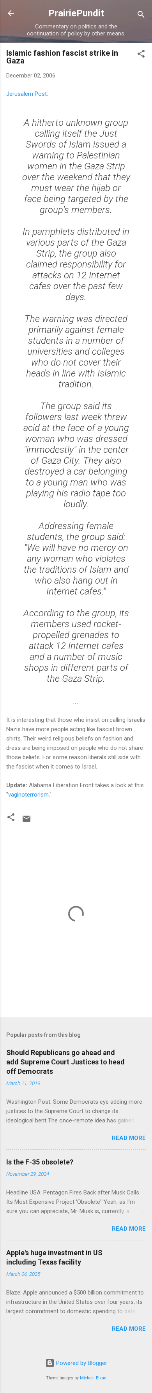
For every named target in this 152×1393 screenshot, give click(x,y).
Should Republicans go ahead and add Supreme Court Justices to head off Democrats (65, 1061)
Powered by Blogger (81, 1363)
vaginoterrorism (28, 794)
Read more (129, 1137)
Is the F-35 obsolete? (39, 1162)
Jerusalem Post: (27, 93)
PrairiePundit (76, 13)
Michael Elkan (93, 1378)
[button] (141, 55)
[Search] (141, 16)
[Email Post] (26, 821)
